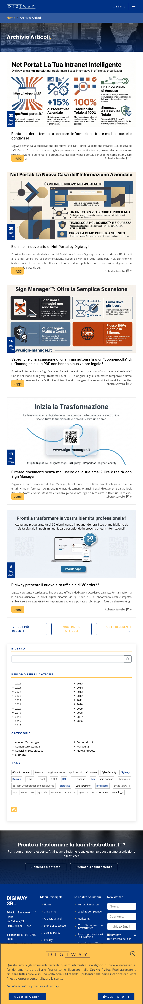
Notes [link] (24, 792)
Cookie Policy (52, 932)
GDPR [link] (54, 779)
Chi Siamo (119, 6)
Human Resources (88, 904)
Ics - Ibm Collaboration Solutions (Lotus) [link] (33, 785)
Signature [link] (83, 792)
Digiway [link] (125, 772)
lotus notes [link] (102, 785)
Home (11, 18)
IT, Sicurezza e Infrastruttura (90, 926)
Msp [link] (14, 792)
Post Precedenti (118, 627)
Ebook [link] (42, 779)
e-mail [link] (30, 779)
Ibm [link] (93, 779)
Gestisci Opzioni (29, 996)
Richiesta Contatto (46, 867)
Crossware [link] (92, 772)
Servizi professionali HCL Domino (90, 935)
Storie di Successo (55, 925)
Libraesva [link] (65, 785)
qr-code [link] (42, 792)
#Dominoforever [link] (21, 772)
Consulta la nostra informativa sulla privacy (33, 986)
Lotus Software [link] (122, 785)
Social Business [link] (100, 792)
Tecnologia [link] (117, 792)
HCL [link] (64, 779)
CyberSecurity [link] (109, 772)
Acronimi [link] (39, 772)
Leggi (18, 158)
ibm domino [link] (106, 779)
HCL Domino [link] (78, 779)
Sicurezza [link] (70, 792)
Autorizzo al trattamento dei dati (121, 937)
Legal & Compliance (89, 911)
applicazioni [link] (75, 772)
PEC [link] (33, 792)
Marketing (83, 918)
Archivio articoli (53, 918)
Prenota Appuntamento (94, 867)
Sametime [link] (56, 792)
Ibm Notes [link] (124, 779)
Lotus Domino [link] (83, 785)
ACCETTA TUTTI (117, 996)
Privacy (48, 940)
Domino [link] (16, 779)
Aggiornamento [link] (56, 772)
